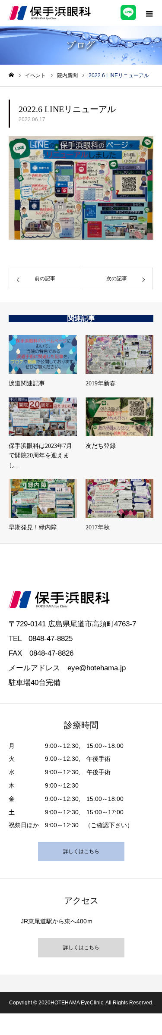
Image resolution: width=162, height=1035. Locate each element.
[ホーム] (11, 75)
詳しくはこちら (81, 851)
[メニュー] (149, 13)
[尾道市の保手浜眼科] (50, 13)
